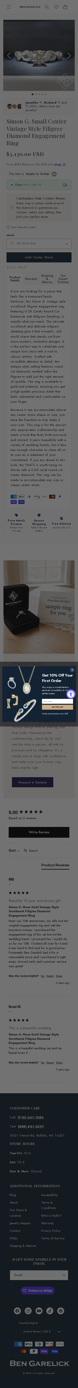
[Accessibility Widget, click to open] (71, 694)
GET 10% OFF (57, 707)
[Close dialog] (72, 669)
